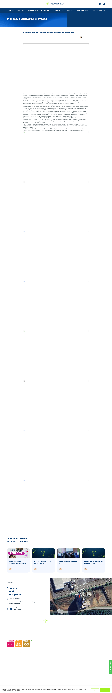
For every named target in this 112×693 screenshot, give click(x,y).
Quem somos (20, 10)
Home (58, 640)
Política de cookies (94, 646)
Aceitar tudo (105, 690)
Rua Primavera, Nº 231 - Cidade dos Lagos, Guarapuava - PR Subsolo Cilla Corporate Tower (22, 603)
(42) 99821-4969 (15, 598)
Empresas (11, 10)
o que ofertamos (33, 10)
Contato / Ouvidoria (99, 10)
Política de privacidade (95, 644)
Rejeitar (95, 690)
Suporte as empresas (78, 643)
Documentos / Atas (58, 10)
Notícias (69, 10)
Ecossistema (45, 10)
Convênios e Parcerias (82, 10)
